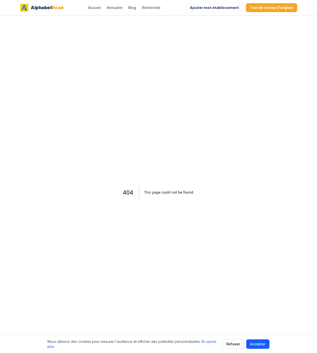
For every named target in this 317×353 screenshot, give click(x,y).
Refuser (233, 344)
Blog (132, 7)
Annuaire (114, 7)
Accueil (94, 7)
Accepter (257, 344)
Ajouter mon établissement (214, 7)
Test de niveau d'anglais (271, 7)
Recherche (151, 7)
